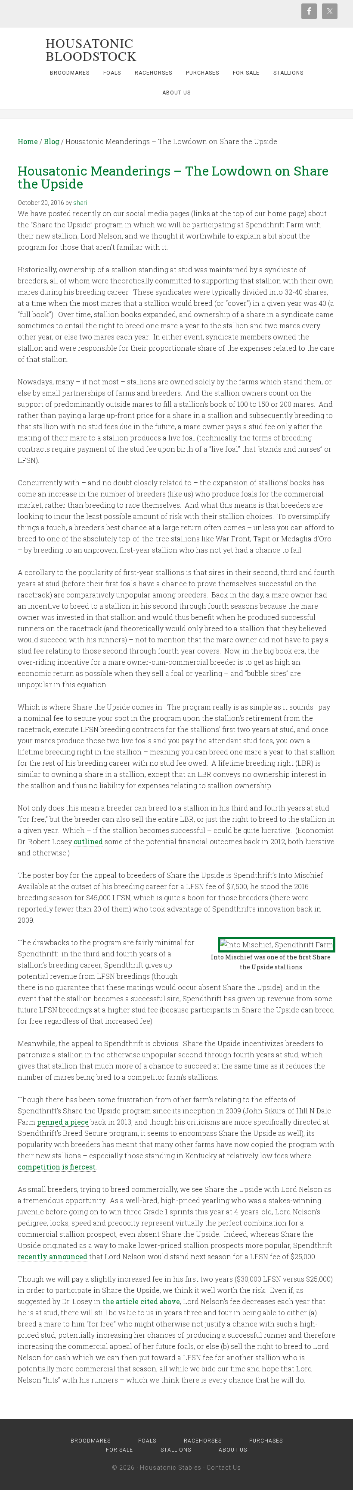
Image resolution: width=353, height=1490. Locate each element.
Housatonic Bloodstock (91, 49)
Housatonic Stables (170, 1467)
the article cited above (141, 1301)
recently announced (52, 1256)
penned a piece (63, 1121)
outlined (88, 841)
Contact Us (224, 1467)
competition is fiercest (57, 1166)
